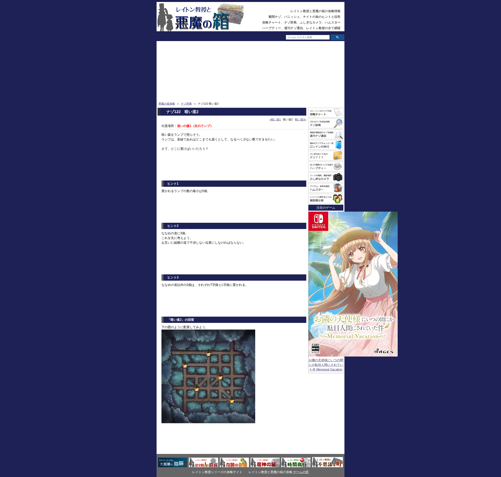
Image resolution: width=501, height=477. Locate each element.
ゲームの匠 (301, 472)
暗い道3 (300, 119)
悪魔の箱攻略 (167, 103)
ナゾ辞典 (186, 103)
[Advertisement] (250, 72)
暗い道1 (276, 119)
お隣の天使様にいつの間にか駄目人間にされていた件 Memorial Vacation (326, 364)
